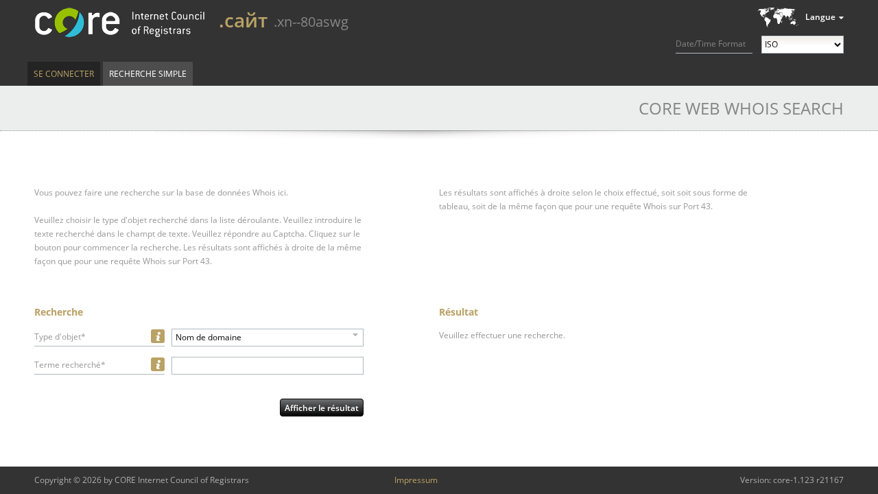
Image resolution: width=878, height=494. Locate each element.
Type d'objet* (60, 336)
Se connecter (64, 74)
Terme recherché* (70, 364)
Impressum (416, 480)
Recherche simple (148, 74)
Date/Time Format (711, 43)
